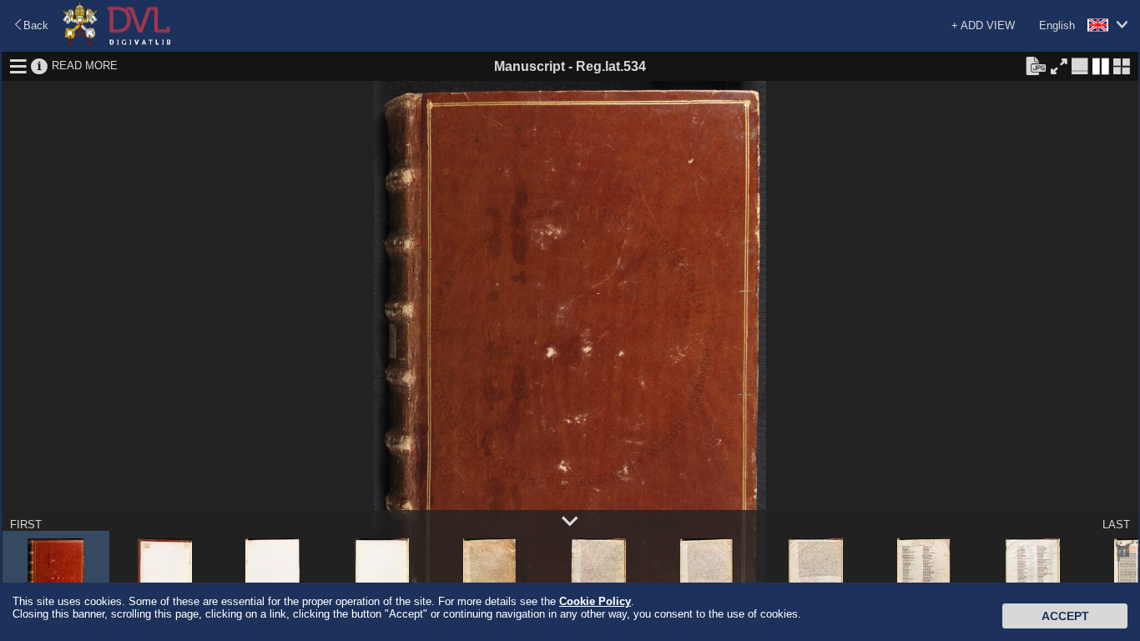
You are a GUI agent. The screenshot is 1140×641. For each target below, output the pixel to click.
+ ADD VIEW (983, 25)
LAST (1116, 524)
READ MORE (85, 65)
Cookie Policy (595, 601)
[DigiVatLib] (117, 42)
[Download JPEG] (1036, 65)
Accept (1065, 616)
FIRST (26, 524)
